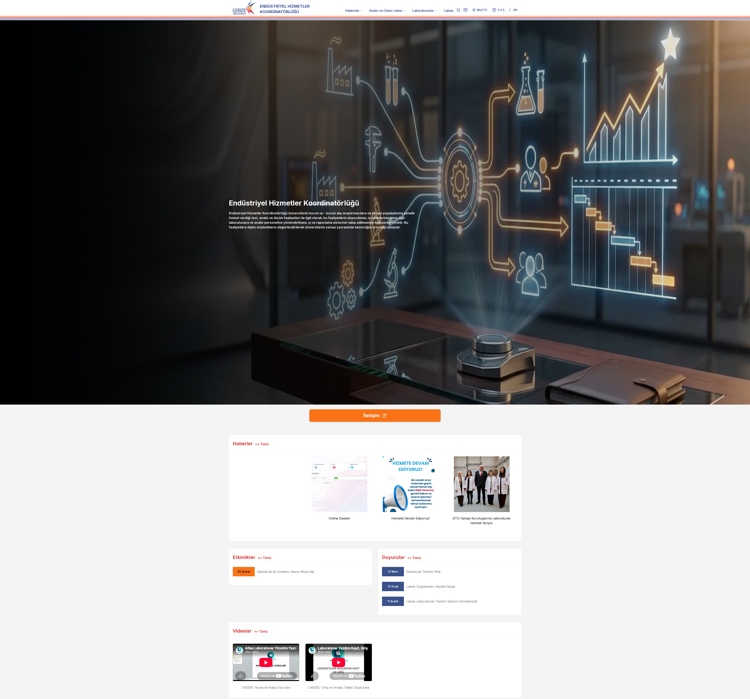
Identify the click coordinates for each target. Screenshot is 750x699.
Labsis (448, 11)
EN (515, 10)
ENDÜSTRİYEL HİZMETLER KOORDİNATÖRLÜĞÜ (285, 9)
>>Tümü (262, 444)
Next (520, 491)
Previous (230, 491)
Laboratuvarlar (423, 11)
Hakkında (352, 11)
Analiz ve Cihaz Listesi (385, 11)
